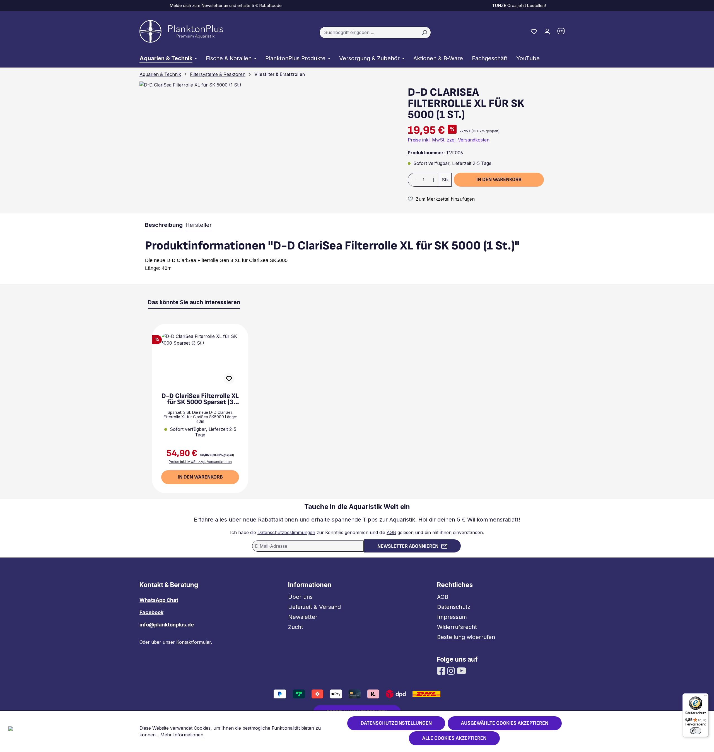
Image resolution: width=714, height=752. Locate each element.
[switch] (695, 730)
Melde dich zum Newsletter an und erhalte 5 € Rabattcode (224, 5)
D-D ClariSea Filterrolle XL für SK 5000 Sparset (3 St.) (200, 399)
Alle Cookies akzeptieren (454, 738)
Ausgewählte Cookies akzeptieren (504, 723)
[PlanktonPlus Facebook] (442, 670)
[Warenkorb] (564, 32)
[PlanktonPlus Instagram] (452, 670)
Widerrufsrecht (457, 627)
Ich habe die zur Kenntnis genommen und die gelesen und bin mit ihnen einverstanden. (357, 532)
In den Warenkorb (499, 179)
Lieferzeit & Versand (314, 607)
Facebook (151, 612)
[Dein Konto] (547, 31)
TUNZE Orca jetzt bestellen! (518, 5)
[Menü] (705, 696)
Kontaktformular (193, 642)
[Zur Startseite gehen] (181, 31)
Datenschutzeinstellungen (396, 723)
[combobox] (368, 33)
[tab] (164, 225)
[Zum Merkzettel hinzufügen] (229, 378)
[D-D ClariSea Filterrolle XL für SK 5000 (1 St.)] (190, 84)
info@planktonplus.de (166, 625)
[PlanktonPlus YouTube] (461, 670)
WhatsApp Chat (158, 600)
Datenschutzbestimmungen (286, 532)
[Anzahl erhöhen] (434, 180)
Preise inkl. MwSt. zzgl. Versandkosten (448, 140)
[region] (266, 147)
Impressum (452, 617)
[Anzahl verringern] (413, 180)
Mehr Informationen (181, 734)
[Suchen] (424, 33)
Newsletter (302, 617)
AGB (391, 532)
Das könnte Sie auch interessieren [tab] (194, 302)
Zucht (295, 627)
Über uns (300, 597)
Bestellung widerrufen (466, 637)
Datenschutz (453, 607)
